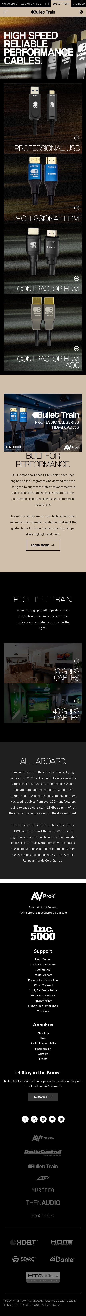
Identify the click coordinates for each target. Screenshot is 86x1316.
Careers (43, 1054)
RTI (47, 3)
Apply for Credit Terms (43, 990)
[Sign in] (81, 12)
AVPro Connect (43, 985)
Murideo (79, 3)
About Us (43, 1033)
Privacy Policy (43, 1000)
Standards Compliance (43, 1006)
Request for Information (43, 980)
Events (43, 1059)
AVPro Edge (9, 3)
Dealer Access (43, 975)
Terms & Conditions (43, 995)
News (43, 1038)
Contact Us (43, 969)
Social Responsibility (43, 1043)
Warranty (43, 1011)
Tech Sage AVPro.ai (43, 964)
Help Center (43, 959)
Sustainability (43, 1048)
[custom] (25, 1119)
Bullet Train (61, 3)
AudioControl (31, 3)
